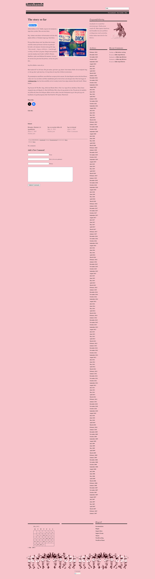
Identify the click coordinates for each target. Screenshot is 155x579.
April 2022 (92, 96)
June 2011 (92, 390)
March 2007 (93, 509)
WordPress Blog (100, 538)
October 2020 (93, 129)
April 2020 (92, 143)
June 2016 (92, 250)
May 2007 (92, 504)
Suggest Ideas (99, 531)
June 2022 (92, 92)
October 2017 (93, 213)
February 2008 (93, 483)
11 (46, 535)
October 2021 (93, 103)
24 (43, 541)
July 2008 (92, 471)
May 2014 (92, 308)
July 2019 (92, 164)
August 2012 (93, 357)
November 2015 (94, 266)
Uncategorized (53, 140)
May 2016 (92, 253)
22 (38, 541)
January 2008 (93, 485)
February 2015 (93, 287)
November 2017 (94, 211)
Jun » (34, 547)
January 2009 (93, 457)
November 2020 (94, 127)
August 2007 (93, 497)
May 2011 (92, 392)
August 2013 (93, 329)
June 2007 (92, 502)
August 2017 (93, 218)
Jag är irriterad (71, 127)
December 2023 (94, 55)
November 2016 (94, 238)
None (66, 140)
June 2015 (92, 278)
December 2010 (94, 404)
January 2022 (93, 99)
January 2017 (93, 234)
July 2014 (92, 304)
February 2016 (93, 259)
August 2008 (93, 469)
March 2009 (93, 453)
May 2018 (92, 197)
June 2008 (92, 474)
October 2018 (93, 185)
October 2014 (93, 297)
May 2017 (92, 224)
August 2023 (93, 64)
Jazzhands (34, 4)
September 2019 (94, 159)
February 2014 (93, 315)
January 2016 (93, 262)
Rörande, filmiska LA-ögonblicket (34, 128)
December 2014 (94, 292)
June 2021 (92, 113)
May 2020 (92, 141)
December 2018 (94, 180)
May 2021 (92, 115)
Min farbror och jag (120, 52)
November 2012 (94, 350)
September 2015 (94, 271)
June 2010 (92, 418)
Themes (97, 536)
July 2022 (92, 89)
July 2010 (92, 415)
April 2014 (92, 311)
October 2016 (93, 241)
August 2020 (93, 134)
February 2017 (93, 232)
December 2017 (94, 208)
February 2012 (93, 371)
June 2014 (92, 306)
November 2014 (94, 294)
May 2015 (92, 280)
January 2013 (93, 346)
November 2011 (94, 378)
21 (35, 541)
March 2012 (93, 369)
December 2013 (94, 320)
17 (43, 538)
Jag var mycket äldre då (55, 127)
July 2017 (92, 220)
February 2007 (93, 511)
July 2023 (92, 66)
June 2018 (92, 194)
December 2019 (94, 152)
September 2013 (94, 327)
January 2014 (93, 318)
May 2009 (92, 448)
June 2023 (92, 68)
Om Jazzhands (112, 13)
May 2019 (92, 169)
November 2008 (94, 462)
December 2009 (94, 432)
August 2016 (93, 245)
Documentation (99, 526)
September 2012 (94, 355)
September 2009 (94, 439)
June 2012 (92, 362)
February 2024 (93, 52)
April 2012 (92, 367)
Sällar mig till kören (120, 55)
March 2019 (93, 173)
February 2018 (93, 204)
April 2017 (92, 227)
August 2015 (93, 273)
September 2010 (94, 411)
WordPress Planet (100, 540)
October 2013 (93, 325)
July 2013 (92, 332)
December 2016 (94, 236)
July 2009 (92, 443)
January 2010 (93, 429)
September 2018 (94, 187)
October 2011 (93, 381)
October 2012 (93, 353)
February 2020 (93, 148)
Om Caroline (120, 13)
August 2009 (93, 441)
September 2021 (94, 106)
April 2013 (92, 339)
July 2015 (92, 276)
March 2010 (93, 425)
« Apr (29, 547)
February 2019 (93, 176)
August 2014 (93, 301)
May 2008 (92, 476)
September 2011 (94, 383)
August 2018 (93, 190)
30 (41, 545)
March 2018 (93, 201)
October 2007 (93, 492)
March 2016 (93, 257)
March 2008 (93, 481)
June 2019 (92, 166)
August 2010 (93, 413)
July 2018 (92, 192)
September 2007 (94, 495)
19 (49, 538)
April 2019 (92, 171)
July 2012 (92, 360)
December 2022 (94, 78)
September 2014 (94, 299)
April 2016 (92, 255)
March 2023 (93, 73)
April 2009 (92, 450)
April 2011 (92, 394)
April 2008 (92, 478)
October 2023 (93, 59)
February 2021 (93, 122)
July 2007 (92, 499)
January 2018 (93, 206)
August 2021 (93, 108)
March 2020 (93, 145)
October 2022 (93, 82)
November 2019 (94, 155)
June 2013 (92, 334)
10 (43, 535)
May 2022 (92, 94)
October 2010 (93, 409)
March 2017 (93, 229)
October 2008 (93, 464)
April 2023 (92, 71)
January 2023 (93, 75)
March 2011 (93, 397)
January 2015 (93, 290)
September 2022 (94, 85)
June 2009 (92, 446)
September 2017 (94, 215)
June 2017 (92, 222)
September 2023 (94, 62)
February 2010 (93, 427)
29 (38, 545)
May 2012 (92, 364)
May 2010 (92, 420)
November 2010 (94, 406)
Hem (126, 13)
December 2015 (94, 264)
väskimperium (32, 81)
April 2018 (92, 199)
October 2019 (93, 157)
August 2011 (93, 385)
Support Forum (99, 533)
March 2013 (93, 341)
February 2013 (93, 343)
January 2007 (93, 513)
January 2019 (93, 178)
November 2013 (94, 322)
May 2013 (92, 336)
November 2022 (94, 80)
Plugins (97, 529)
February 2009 (93, 455)
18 (46, 538)
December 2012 (94, 348)
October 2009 (93, 436)
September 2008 (94, 467)
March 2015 (93, 285)
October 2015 (93, 269)
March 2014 (93, 313)
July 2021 (92, 110)
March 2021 (93, 120)
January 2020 (93, 150)
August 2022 (93, 87)
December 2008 (94, 460)
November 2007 (94, 490)
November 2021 (94, 101)
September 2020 (94, 131)
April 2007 (92, 506)
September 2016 (94, 243)
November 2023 (94, 57)
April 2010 (92, 422)
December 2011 (94, 376)
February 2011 (93, 399)
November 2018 (94, 183)
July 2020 (92, 136)
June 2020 (92, 138)
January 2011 (93, 402)
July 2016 (92, 248)
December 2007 (94, 488)
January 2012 (93, 374)
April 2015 (92, 283)
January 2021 (93, 124)
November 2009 (94, 434)
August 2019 (93, 162)
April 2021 (92, 117)
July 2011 (92, 388)
